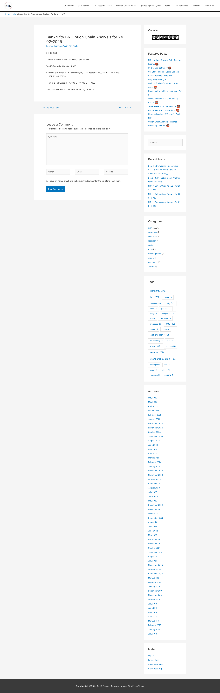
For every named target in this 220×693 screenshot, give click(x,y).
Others (208, 5)
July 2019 (152, 604)
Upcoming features (156, 125)
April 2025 (152, 406)
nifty (170, 324)
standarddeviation (163, 359)
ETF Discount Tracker (102, 5)
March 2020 (153, 578)
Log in (151, 655)
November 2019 (155, 595)
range (155, 346)
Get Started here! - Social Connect (163, 72)
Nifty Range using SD (157, 79)
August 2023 (154, 488)
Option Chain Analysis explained (162, 122)
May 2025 (152, 402)
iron (152, 318)
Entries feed (153, 660)
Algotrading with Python (150, 5)
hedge (153, 313)
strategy (155, 365)
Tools (167, 5)
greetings (152, 232)
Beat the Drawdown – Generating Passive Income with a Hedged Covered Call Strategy (163, 170)
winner (151, 258)
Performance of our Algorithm (161, 110)
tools (150, 249)
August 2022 (154, 522)
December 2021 (155, 539)
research (152, 241)
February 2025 (154, 415)
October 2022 (154, 513)
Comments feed (155, 664)
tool (167, 365)
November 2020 (155, 565)
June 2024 (153, 445)
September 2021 (155, 552)
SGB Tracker (83, 5)
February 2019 (154, 625)
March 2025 (153, 410)
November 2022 (155, 509)
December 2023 (155, 470)
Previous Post (51, 107)
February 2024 (154, 462)
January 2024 (154, 466)
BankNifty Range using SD (160, 75)
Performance (182, 5)
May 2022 (152, 535)
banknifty (158, 290)
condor (168, 297)
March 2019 (153, 621)
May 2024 (152, 449)
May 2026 (152, 398)
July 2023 (152, 492)
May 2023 (152, 501)
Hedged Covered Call (126, 5)
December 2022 (155, 505)
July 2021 (152, 561)
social (150, 245)
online (165, 329)
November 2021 (155, 543)
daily (66, 46)
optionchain (159, 334)
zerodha (152, 266)
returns (157, 352)
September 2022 (155, 518)
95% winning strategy (158, 68)
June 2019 (152, 608)
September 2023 (155, 483)
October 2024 (154, 432)
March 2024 (153, 458)
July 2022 (152, 526)
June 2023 (153, 496)
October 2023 (154, 479)
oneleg (154, 329)
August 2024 (154, 440)
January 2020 (154, 586)
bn (154, 297)
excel (153, 309)
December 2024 (155, 423)
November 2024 (155, 428)
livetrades (152, 236)
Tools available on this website (162, 106)
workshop (152, 262)
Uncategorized (154, 253)
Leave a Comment (54, 46)
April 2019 (152, 616)
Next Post (125, 107)
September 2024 (155, 436)
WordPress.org (155, 668)
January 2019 (154, 629)
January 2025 (154, 419)
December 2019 (155, 591)
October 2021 (154, 548)
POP (170, 341)
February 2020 (154, 582)
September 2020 (155, 573)
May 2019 (152, 612)
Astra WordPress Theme (133, 686)
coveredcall (155, 303)
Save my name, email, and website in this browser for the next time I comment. (85, 181)
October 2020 (154, 569)
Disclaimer (196, 5)
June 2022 (153, 531)
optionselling (156, 341)
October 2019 (154, 599)
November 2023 (155, 475)
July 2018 (152, 634)
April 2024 (153, 453)
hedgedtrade (168, 313)
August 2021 (153, 556)
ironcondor (165, 318)
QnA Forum (69, 5)
